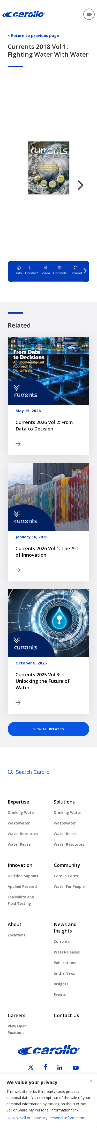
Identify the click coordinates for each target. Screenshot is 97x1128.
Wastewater (19, 823)
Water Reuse (19, 844)
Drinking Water (21, 812)
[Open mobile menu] (89, 14)
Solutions (64, 802)
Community (67, 865)
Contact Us (66, 1015)
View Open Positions (17, 1029)
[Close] (90, 1081)
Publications (65, 962)
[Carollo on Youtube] (71, 1068)
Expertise (18, 802)
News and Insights (65, 927)
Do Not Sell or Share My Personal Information (45, 1117)
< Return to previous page (33, 35)
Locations (16, 935)
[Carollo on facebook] (41, 1068)
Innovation (20, 865)
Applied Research (23, 886)
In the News (64, 973)
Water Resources (23, 833)
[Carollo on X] (26, 1068)
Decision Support (23, 875)
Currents (62, 941)
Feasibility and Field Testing (21, 900)
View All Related (48, 729)
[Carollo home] (49, 1053)
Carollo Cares (66, 875)
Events (60, 994)
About (14, 924)
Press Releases (67, 952)
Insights (61, 983)
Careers (16, 1015)
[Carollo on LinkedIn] (55, 1068)
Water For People (69, 886)
